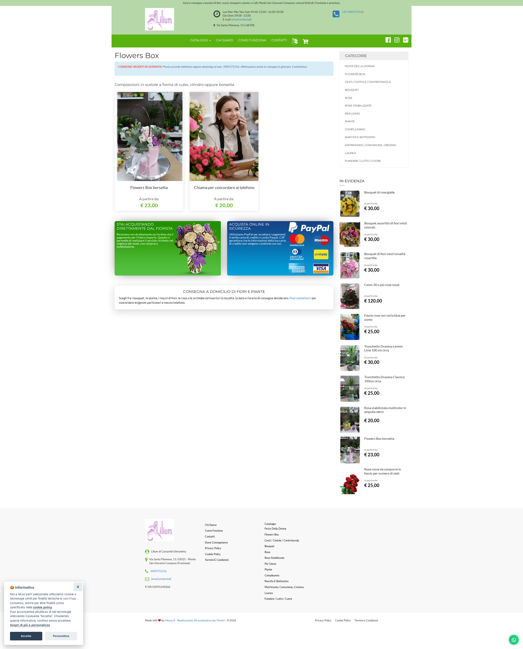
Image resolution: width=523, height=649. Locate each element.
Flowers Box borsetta (149, 187)
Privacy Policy (323, 620)
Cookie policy (213, 554)
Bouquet (352, 89)
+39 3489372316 (353, 11)
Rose (348, 97)
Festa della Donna (359, 66)
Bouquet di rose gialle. (379, 192)
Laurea (350, 153)
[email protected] (241, 19)
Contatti (210, 536)
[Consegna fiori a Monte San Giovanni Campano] (159, 19)
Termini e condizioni (217, 559)
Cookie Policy (343, 620)
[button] (294, 41)
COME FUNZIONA (252, 40)
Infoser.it (170, 620)
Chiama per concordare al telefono (224, 187)
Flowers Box (355, 74)
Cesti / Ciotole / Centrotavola (368, 81)
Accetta (26, 636)
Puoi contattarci (300, 298)
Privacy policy (213, 548)
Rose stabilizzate (358, 105)
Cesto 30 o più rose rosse (381, 285)
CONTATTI (279, 40)
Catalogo (199, 40)
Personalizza (61, 636)
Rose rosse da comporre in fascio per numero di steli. (382, 471)
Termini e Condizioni (366, 620)
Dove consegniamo (216, 542)
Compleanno (355, 129)
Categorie (356, 56)
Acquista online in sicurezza (249, 226)
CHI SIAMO (224, 40)
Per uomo (352, 113)
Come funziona (214, 530)
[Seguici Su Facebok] (386, 39)
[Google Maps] (404, 39)
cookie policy (42, 607)
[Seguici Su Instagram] (395, 39)
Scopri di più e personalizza (30, 625)
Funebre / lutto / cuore (363, 160)
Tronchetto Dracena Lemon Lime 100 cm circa (383, 348)
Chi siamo (211, 524)
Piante (350, 121)
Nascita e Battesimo (360, 137)
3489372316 (158, 571)
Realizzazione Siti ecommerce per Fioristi (201, 620)
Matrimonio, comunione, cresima (370, 145)
